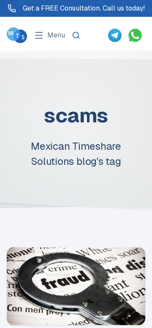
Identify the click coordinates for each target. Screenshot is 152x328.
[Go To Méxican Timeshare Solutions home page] (17, 35)
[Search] (76, 35)
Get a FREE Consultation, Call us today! (84, 8)
